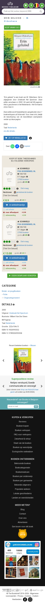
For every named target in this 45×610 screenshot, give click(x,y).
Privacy (20, 596)
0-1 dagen (22, 177)
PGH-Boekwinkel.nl (27, 171)
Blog (22, 509)
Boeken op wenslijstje (22, 447)
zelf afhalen (16, 209)
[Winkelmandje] (25, 5)
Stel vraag (25, 188)
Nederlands (12, 128)
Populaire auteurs (22, 489)
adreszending (16, 215)
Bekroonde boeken (22, 463)
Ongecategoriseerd (11, 298)
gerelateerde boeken (24, 192)
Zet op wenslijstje (17, 138)
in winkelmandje (17, 205)
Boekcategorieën (22, 467)
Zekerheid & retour (22, 439)
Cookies (28, 596)
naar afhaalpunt (16, 212)
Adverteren (22, 522)
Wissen (33, 345)
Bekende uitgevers (22, 485)
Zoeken (35, 596)
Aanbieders (17, 599)
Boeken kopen (22, 426)
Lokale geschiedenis (22, 493)
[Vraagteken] (31, 5)
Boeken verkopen (22, 430)
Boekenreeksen (22, 472)
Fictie (4, 294)
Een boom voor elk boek (22, 526)
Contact (22, 514)
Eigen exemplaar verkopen (23, 276)
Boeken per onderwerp (22, 476)
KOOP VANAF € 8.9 (12, 27)
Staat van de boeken (22, 443)
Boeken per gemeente (22, 480)
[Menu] (41, 5)
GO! (36, 406)
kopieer (27, 146)
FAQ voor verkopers (22, 434)
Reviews (22, 421)
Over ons (22, 518)
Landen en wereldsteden (22, 498)
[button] (3, 360)
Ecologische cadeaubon (22, 451)
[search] (40, 11)
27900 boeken (23, 179)
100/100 (23, 174)
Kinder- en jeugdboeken (11, 291)
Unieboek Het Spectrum (18, 313)
